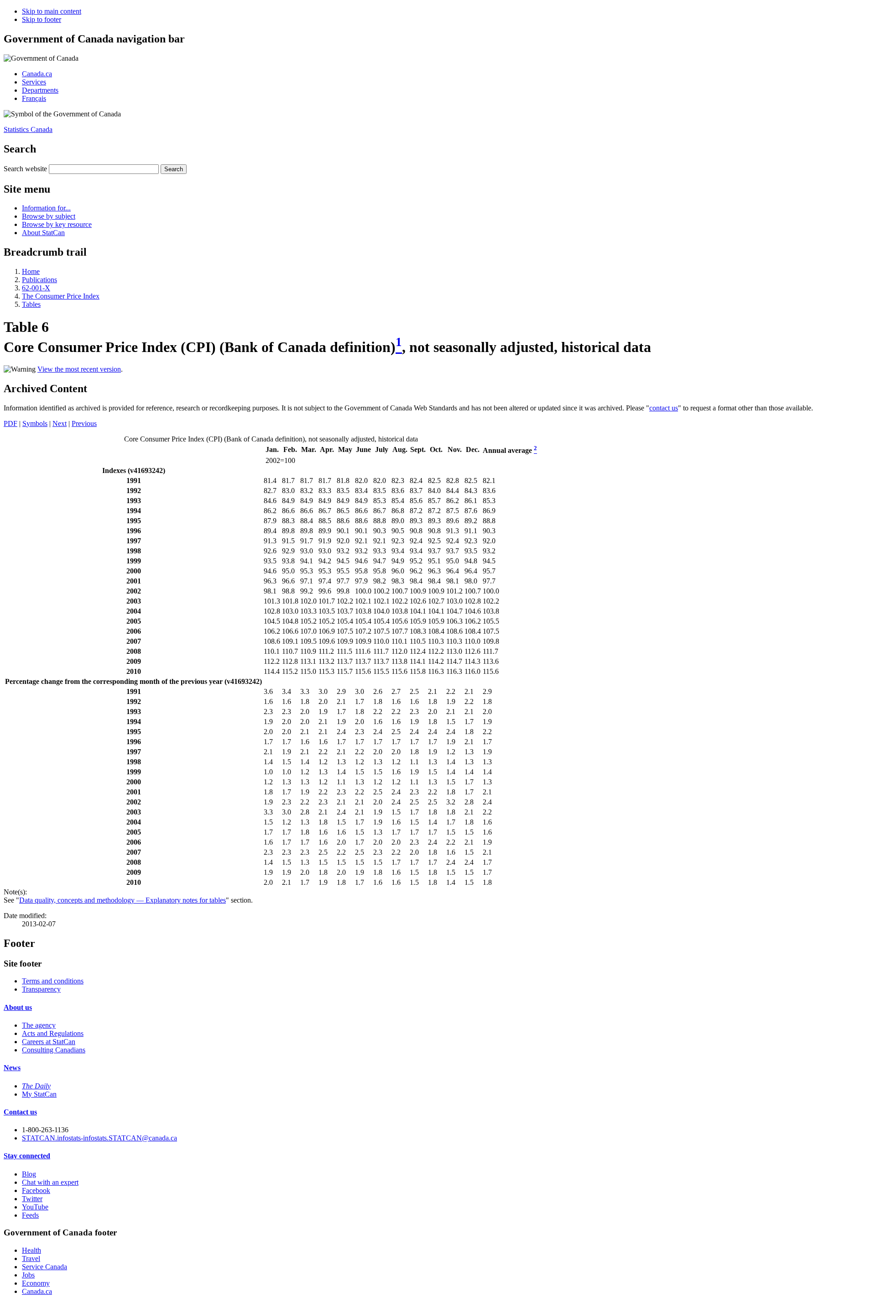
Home (31, 271)
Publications (39, 280)
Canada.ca (37, 74)
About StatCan (43, 232)
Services (34, 82)
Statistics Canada (28, 129)
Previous (84, 423)
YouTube (35, 1207)
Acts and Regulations (52, 1033)
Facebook (36, 1190)
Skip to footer (41, 19)
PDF (10, 423)
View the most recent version (79, 369)
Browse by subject (48, 216)
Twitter (32, 1199)
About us (18, 1007)
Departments (40, 90)
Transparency (41, 989)
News (12, 1068)
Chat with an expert (50, 1182)
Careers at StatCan (48, 1042)
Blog (29, 1174)
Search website (25, 169)
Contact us (20, 1112)
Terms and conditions (52, 981)
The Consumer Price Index (60, 296)
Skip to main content (51, 11)
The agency (39, 1025)
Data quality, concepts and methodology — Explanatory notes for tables (122, 900)
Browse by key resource (57, 224)
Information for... (46, 208)
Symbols (34, 423)
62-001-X (36, 288)
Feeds (30, 1215)
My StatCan (39, 1094)
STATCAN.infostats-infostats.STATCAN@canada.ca (99, 1138)
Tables (31, 304)
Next (59, 423)
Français (34, 98)
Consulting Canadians (53, 1050)
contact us (663, 408)
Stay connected (27, 1156)
